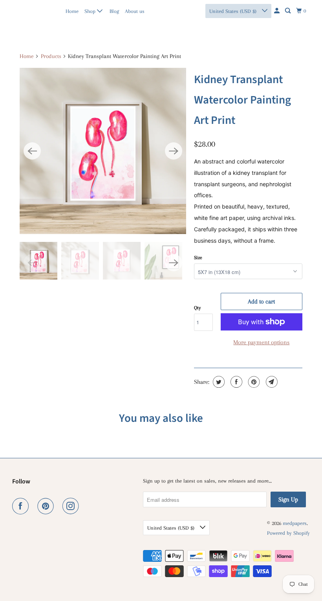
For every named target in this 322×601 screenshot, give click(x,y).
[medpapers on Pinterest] (47, 506)
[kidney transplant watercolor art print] (103, 151)
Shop (90, 11)
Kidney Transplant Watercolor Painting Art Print (242, 100)
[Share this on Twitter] (218, 382)
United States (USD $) (233, 11)
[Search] (288, 11)
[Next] (173, 151)
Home (72, 11)
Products (51, 56)
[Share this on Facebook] (235, 382)
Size (198, 257)
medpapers (29, 11)
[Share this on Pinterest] (253, 382)
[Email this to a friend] (271, 382)
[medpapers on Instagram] (72, 506)
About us (135, 11)
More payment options (261, 342)
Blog (114, 11)
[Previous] (32, 151)
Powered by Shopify (288, 533)
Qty (197, 307)
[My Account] (277, 11)
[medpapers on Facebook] (22, 506)
